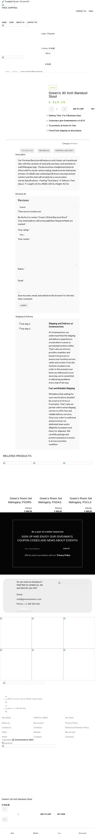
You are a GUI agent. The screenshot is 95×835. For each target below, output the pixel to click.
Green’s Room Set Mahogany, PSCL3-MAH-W (80, 502)
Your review (24, 239)
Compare (38, 737)
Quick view (22, 493)
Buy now (61, 814)
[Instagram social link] (47, 19)
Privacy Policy (63, 555)
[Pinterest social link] (53, 19)
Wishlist (37, 732)
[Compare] (15, 493)
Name (21, 269)
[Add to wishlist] (29, 493)
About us (6, 723)
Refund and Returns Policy (77, 728)
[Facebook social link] (41, 19)
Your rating (24, 230)
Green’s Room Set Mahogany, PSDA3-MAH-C (50, 502)
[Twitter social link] (44, 19)
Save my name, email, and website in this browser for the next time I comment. (46, 297)
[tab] (27, 150)
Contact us (6, 728)
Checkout (38, 728)
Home (8, 71)
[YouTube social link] (50, 19)
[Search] (47, 38)
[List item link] (23, 705)
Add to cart (45, 814)
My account (39, 723)
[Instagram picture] (16, 633)
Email (21, 280)
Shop (4, 732)
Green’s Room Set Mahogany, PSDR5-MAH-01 (20, 502)
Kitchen (15, 71)
